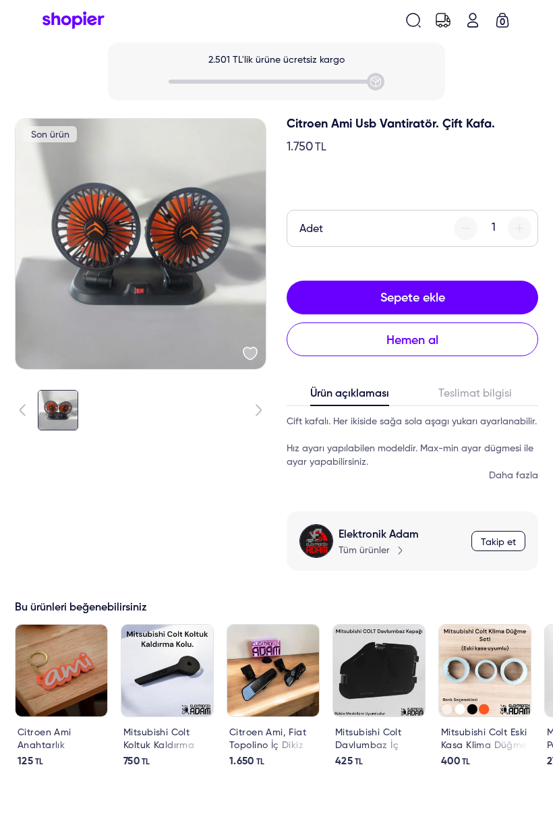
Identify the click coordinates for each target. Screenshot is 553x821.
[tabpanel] (412, 448)
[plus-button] (519, 228)
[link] (61, 696)
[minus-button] (465, 228)
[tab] (350, 396)
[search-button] (413, 20)
